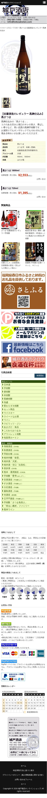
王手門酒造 (14, 498)
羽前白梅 (12, 453)
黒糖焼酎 (8, 398)
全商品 (8, 28)
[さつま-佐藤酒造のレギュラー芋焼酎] (10, 228)
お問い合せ (41, 179)
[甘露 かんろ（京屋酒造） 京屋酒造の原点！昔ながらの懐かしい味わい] (10, 260)
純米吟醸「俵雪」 (12, 457)
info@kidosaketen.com (19, 21)
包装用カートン (11, 437)
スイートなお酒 (11, 416)
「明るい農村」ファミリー (16, 505)
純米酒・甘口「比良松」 (15, 464)
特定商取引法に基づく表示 (23, 770)
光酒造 (11, 494)
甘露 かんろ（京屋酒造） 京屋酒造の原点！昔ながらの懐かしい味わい (11, 265)
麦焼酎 (7, 391)
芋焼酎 (15, 28)
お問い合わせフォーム (23, 779)
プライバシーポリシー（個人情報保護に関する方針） (23, 775)
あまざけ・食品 (11, 427)
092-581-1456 (14, 19)
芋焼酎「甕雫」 (15, 475)
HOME (2, 28)
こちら (5, 540)
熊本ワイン (9, 509)
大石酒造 (12, 487)
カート (23, 784)
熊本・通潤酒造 (15, 472)
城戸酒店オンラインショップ (29, 788)
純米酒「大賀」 (11, 461)
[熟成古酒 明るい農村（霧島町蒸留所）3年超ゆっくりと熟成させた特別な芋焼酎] (34, 228)
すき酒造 (13, 483)
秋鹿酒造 (12, 450)
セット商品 (9, 409)
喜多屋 (11, 468)
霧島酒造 (12, 491)
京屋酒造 (13, 479)
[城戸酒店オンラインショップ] (16, 14)
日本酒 (7, 384)
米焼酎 (7, 395)
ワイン (7, 419)
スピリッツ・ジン (12, 423)
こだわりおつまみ (12, 430)
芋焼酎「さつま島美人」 (15, 502)
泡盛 (6, 402)
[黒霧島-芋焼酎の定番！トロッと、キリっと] (34, 260)
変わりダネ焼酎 (11, 405)
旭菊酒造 (12, 446)
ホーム (23, 766)
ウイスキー (9, 412)
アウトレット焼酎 (12, 434)
